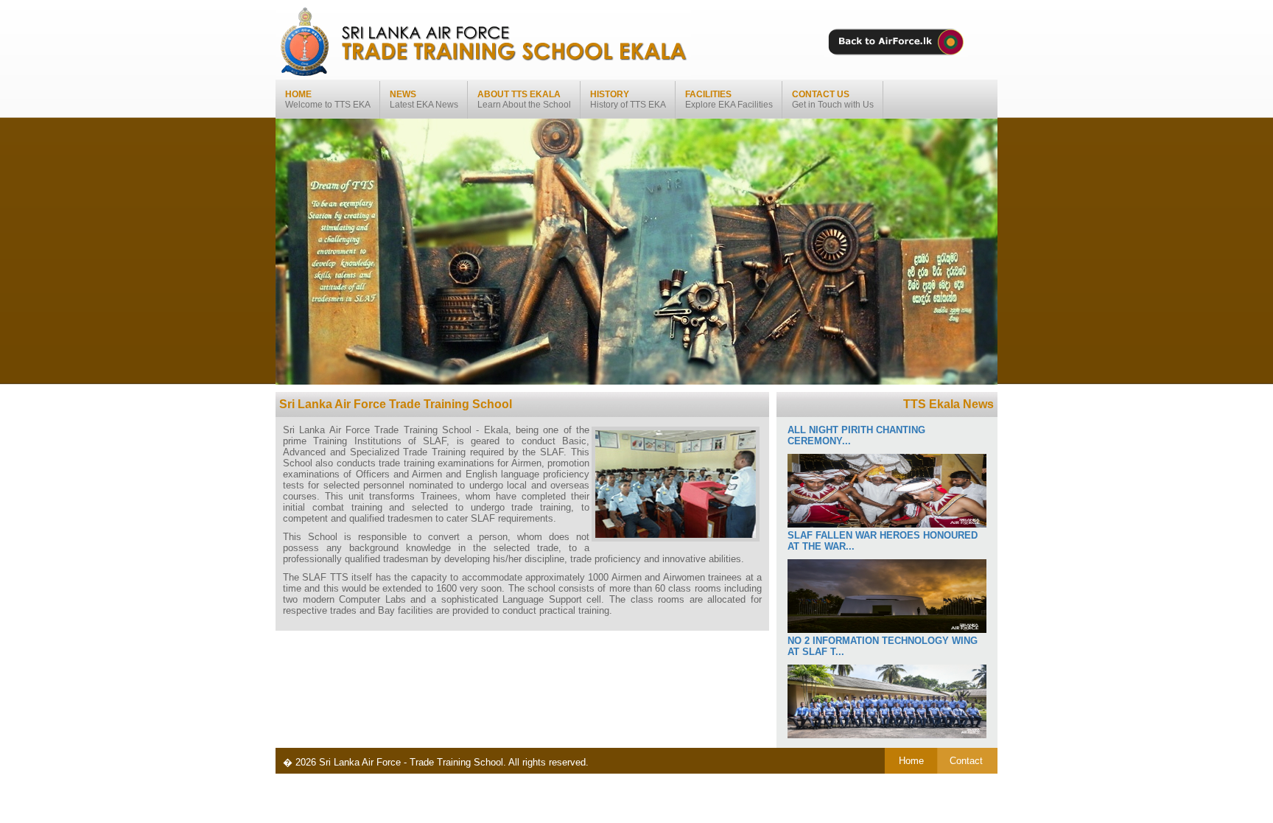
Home (328, 99)
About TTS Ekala (524, 99)
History (628, 99)
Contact (966, 760)
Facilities (729, 99)
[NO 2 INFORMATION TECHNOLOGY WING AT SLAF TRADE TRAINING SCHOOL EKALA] (887, 734)
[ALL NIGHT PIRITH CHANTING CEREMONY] (887, 524)
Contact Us (833, 99)
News (424, 99)
